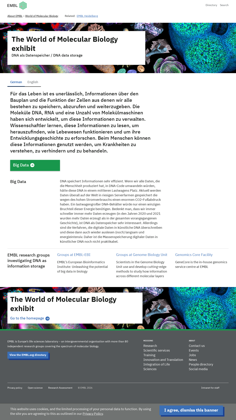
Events (194, 350)
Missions (148, 341)
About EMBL (14, 16)
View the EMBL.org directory (28, 355)
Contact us (197, 346)
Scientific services (156, 350)
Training (149, 355)
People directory (201, 364)
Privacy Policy (93, 414)
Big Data (21, 165)
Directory (211, 5)
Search (224, 5)
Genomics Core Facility (194, 255)
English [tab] (32, 82)
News (193, 360)
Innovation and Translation (163, 360)
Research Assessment (60, 388)
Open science (35, 388)
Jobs (192, 355)
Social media (198, 369)
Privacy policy (14, 388)
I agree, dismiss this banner (191, 410)
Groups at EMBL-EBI (73, 255)
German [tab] (16, 82)
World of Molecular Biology (41, 16)
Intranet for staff (210, 388)
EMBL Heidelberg (87, 16)
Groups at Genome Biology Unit (141, 255)
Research (150, 346)
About (192, 341)
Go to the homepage (27, 318)
